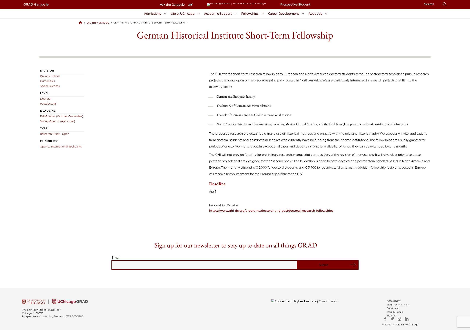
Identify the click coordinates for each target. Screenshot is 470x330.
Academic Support (218, 13)
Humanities (47, 81)
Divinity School (50, 76)
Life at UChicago (182, 13)
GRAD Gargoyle (36, 4)
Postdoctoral (48, 103)
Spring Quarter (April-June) (57, 121)
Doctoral (45, 98)
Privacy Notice (395, 312)
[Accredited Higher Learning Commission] (304, 301)
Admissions (152, 13)
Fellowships (249, 13)
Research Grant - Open (54, 134)
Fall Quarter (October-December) (61, 116)
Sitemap (391, 315)
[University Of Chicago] (33, 303)
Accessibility (393, 301)
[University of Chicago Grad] (70, 303)
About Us (315, 13)
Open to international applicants (61, 146)
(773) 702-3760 (74, 316)
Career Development (283, 13)
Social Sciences (50, 86)
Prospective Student (295, 4)
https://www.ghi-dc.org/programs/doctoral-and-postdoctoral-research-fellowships (271, 210)
